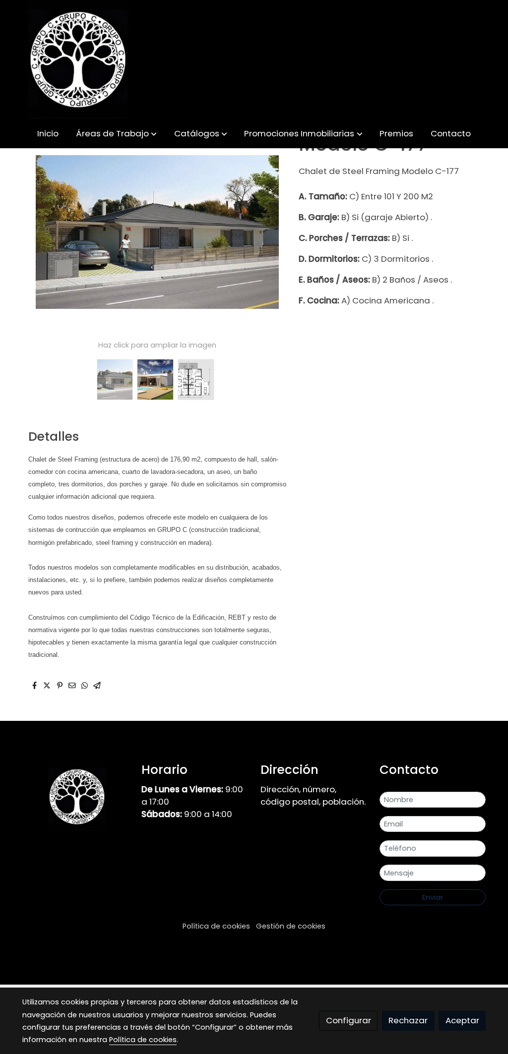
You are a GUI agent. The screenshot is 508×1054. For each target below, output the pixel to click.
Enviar (432, 897)
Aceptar (462, 1020)
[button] (116, 133)
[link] (77, 59)
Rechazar (408, 1020)
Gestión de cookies (290, 926)
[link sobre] (75, 796)
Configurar (348, 1020)
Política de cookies (216, 926)
